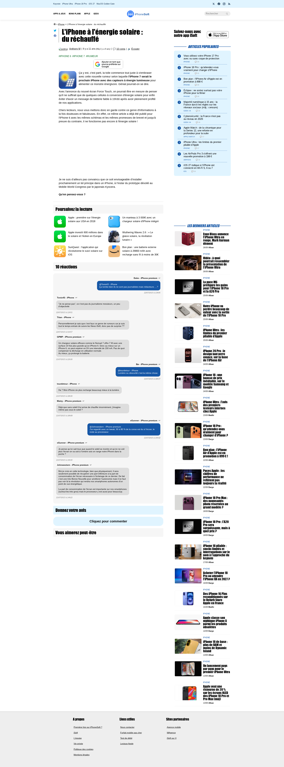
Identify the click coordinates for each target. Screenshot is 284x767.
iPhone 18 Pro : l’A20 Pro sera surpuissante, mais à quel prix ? (216, 526)
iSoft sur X (171, 738)
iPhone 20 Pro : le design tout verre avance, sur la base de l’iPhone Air (215, 355)
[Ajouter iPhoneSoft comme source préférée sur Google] (108, 64)
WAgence (171, 732)
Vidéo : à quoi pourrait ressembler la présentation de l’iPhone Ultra (216, 262)
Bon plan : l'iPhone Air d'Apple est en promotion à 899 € (203, 80)
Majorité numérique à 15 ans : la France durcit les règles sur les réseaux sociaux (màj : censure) (201, 105)
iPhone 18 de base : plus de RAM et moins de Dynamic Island (215, 646)
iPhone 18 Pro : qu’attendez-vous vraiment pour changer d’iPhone (201, 69)
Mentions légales (81, 755)
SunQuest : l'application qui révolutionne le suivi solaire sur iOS (85, 251)
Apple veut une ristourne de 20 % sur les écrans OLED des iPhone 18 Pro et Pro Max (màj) (216, 693)
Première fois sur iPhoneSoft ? (88, 727)
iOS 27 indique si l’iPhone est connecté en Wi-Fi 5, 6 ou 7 (199, 166)
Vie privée (78, 743)
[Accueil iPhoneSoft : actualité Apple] (54, 24)
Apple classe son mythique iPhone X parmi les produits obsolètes (215, 622)
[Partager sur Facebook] (55, 36)
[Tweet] (55, 31)
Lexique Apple (126, 743)
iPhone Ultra (67, 4)
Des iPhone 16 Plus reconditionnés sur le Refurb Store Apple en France (215, 598)
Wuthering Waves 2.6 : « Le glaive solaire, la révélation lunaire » (137, 236)
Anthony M (74, 49)
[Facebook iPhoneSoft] (218, 5)
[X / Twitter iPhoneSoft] (213, 5)
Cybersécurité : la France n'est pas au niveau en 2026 (202, 117)
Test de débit (126, 738)
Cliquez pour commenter (108, 521)
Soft (142, 14)
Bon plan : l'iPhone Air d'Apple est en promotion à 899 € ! (215, 453)
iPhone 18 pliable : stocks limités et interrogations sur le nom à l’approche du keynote (216, 552)
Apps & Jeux (59, 13)
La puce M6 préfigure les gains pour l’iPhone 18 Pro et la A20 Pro (216, 286)
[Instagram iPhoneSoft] (224, 5)
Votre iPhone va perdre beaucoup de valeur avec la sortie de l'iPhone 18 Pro (216, 310)
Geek (96, 13)
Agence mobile (174, 727)
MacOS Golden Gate (105, 4)
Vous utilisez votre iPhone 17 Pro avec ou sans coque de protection (201, 57)
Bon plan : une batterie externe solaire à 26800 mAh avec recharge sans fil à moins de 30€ (140, 251)
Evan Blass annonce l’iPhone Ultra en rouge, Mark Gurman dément (216, 238)
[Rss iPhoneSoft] (229, 5)
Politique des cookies (83, 749)
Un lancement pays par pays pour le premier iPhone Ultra (216, 668)
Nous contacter (127, 727)
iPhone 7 (79, 56)
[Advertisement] (108, 148)
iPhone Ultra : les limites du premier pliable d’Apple (202, 143)
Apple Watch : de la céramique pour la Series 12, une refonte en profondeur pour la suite (202, 130)
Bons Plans (75, 13)
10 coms (120, 49)
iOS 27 (92, 4)
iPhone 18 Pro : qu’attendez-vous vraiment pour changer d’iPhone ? (215, 430)
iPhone (61, 24)
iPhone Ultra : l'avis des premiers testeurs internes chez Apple (215, 406)
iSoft (76, 732)
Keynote (56, 4)
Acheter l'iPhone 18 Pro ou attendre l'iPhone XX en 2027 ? (216, 576)
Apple (87, 13)
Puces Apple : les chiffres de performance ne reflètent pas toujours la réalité (214, 477)
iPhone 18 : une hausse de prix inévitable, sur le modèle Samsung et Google (216, 381)
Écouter (135, 49)
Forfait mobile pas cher (131, 732)
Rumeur (92, 56)
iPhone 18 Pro (81, 4)
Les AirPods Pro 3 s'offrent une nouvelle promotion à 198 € (200, 155)
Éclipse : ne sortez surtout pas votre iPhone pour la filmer (203, 92)
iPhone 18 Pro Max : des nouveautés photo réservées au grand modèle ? (215, 502)
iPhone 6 (65, 56)
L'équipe (78, 738)
